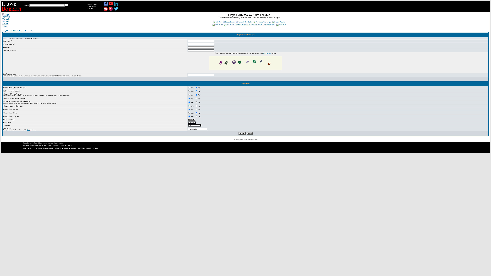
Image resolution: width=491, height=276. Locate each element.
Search (232, 22)
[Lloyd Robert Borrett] (12, 11)
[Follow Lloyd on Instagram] (111, 10)
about (29, 143)
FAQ (220, 22)
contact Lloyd (92, 4)
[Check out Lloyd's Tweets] (116, 10)
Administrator (267, 53)
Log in (284, 24)
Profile (221, 24)
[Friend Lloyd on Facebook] (105, 5)
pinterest (81, 148)
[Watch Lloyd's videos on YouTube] (111, 5)
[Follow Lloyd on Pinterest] (105, 10)
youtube (66, 148)
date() (28, 130)
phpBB (241, 139)
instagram (89, 148)
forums (90, 8)
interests (50, 143)
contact (61, 143)
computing (43, 143)
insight (56, 143)
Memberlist (248, 22)
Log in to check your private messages (263, 24)
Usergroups (267, 22)
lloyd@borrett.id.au (47, 148)
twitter (97, 148)
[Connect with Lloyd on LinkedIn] (116, 5)
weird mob (36, 143)
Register (282, 22)
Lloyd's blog (92, 6)
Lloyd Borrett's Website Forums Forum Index (18, 31)
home (25, 143)
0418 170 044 (30, 148)
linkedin (73, 148)
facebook (58, 148)
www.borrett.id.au (66, 145)
